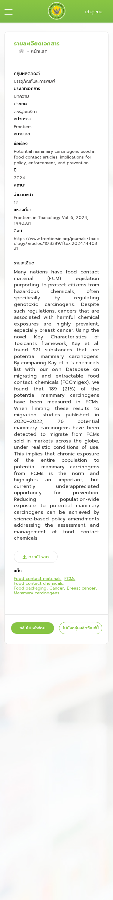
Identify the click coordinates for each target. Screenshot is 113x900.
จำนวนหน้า (23, 195)
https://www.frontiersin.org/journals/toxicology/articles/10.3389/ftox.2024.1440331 (56, 243)
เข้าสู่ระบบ (93, 12)
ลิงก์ (18, 231)
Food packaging (30, 588)
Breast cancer (81, 588)
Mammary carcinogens (36, 593)
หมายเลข (22, 134)
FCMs (69, 578)
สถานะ (19, 185)
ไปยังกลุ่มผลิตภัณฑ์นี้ (81, 628)
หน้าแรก (39, 51)
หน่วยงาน (22, 119)
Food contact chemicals (38, 583)
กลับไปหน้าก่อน (32, 628)
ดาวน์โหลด (38, 557)
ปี (15, 170)
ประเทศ (20, 104)
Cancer (56, 588)
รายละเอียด (24, 263)
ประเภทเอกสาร (27, 89)
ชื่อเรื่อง (21, 143)
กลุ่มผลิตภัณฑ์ (27, 73)
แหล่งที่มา (22, 210)
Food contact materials (37, 578)
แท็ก (18, 571)
